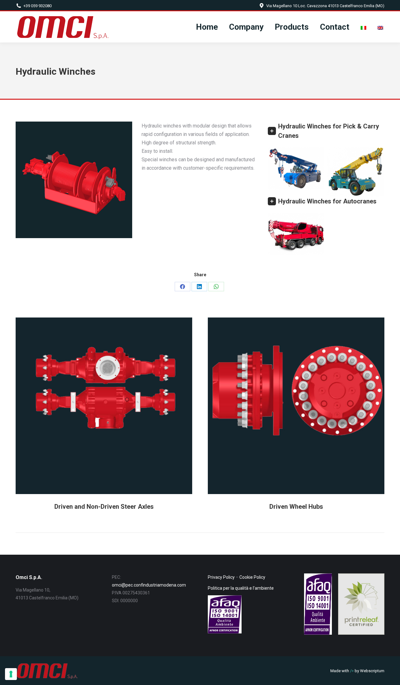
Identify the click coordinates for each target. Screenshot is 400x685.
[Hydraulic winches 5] (296, 234)
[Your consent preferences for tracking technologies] (11, 674)
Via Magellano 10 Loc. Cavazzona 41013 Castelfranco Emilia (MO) (325, 5)
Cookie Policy (252, 577)
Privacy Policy (221, 577)
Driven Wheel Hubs (296, 506)
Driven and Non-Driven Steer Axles (104, 506)
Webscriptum (372, 670)
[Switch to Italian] (363, 27)
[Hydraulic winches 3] (356, 172)
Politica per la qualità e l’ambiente (241, 588)
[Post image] (104, 406)
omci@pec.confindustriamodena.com (149, 585)
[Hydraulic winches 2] (296, 168)
